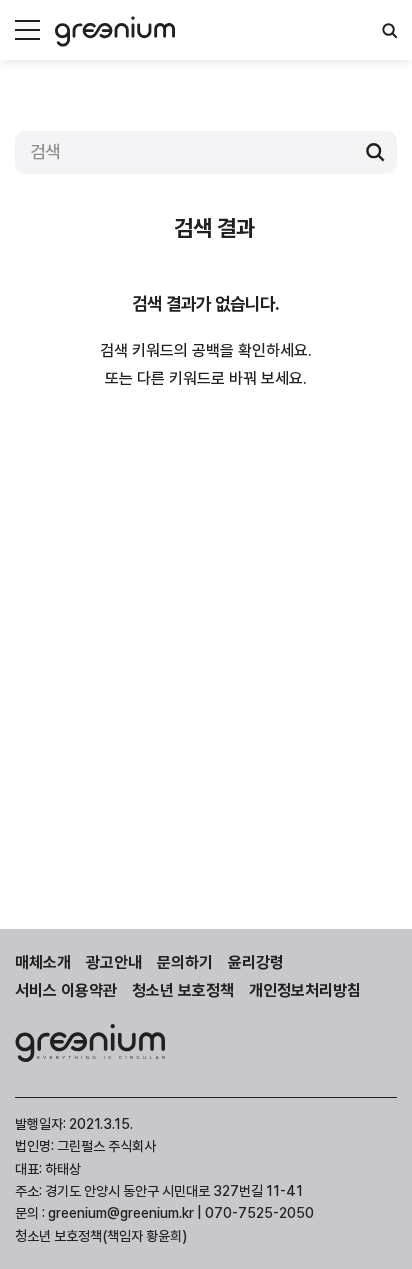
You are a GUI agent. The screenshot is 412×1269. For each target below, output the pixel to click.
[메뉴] (27, 30)
